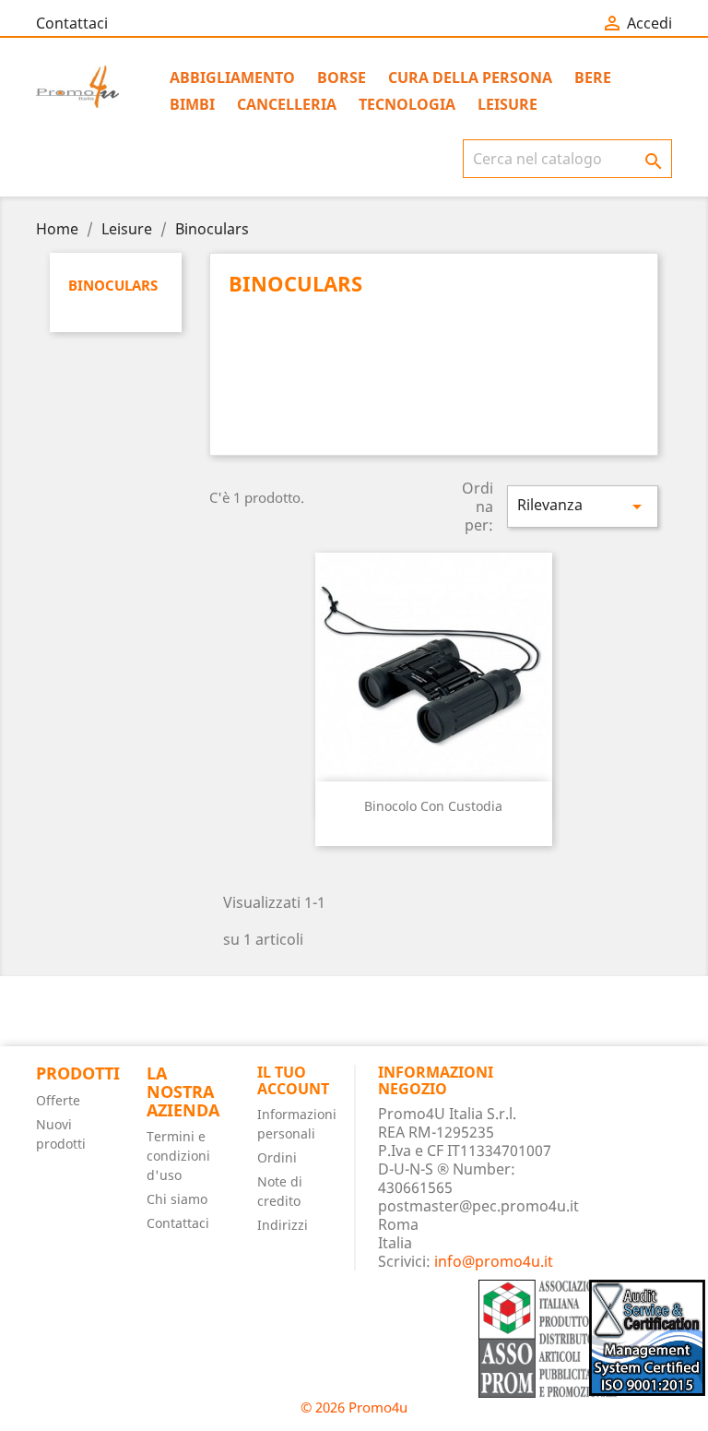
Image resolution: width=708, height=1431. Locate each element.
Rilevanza (582, 506)
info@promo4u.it (493, 1261)
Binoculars (113, 285)
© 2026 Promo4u (354, 1407)
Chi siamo (177, 1199)
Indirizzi (282, 1225)
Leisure (507, 104)
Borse (341, 77)
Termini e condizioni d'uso (178, 1155)
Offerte (58, 1100)
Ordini (277, 1157)
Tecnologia (407, 104)
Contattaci (72, 23)
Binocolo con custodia (433, 806)
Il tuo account (293, 1080)
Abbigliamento (232, 77)
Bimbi (192, 104)
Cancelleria (286, 104)
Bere (592, 77)
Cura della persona (470, 77)
